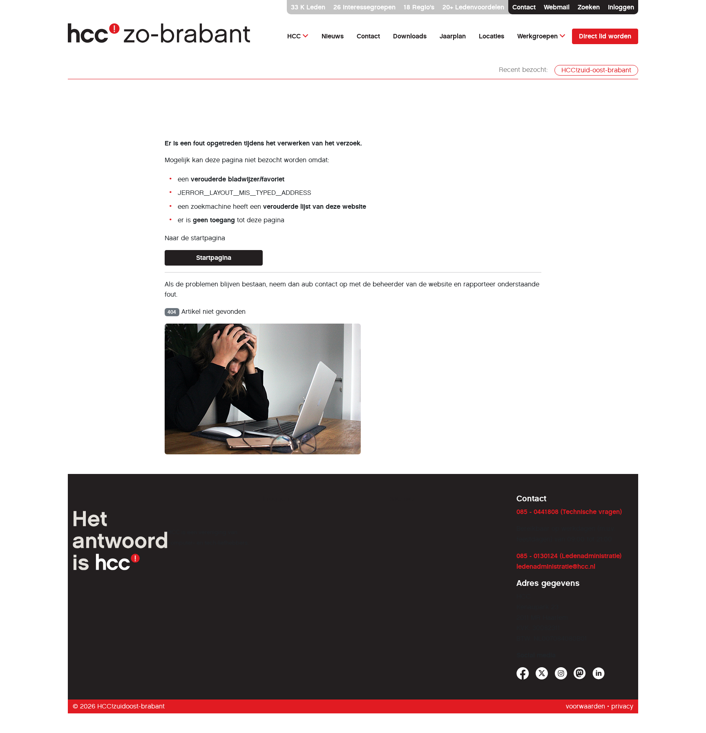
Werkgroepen (537, 36)
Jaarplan (453, 36)
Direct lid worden (605, 36)
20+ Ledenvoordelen (473, 7)
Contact (524, 7)
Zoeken (589, 7)
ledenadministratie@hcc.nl (555, 566)
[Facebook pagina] (522, 673)
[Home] (159, 36)
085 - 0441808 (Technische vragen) (569, 512)
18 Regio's (419, 7)
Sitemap (402, 499)
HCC (294, 36)
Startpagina (213, 257)
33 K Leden (308, 7)
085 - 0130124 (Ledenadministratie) (568, 556)
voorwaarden (585, 706)
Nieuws (333, 36)
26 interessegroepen (364, 7)
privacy (622, 706)
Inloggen (621, 7)
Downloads (410, 36)
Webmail (557, 7)
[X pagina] (542, 673)
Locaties (491, 36)
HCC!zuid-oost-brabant (596, 70)
